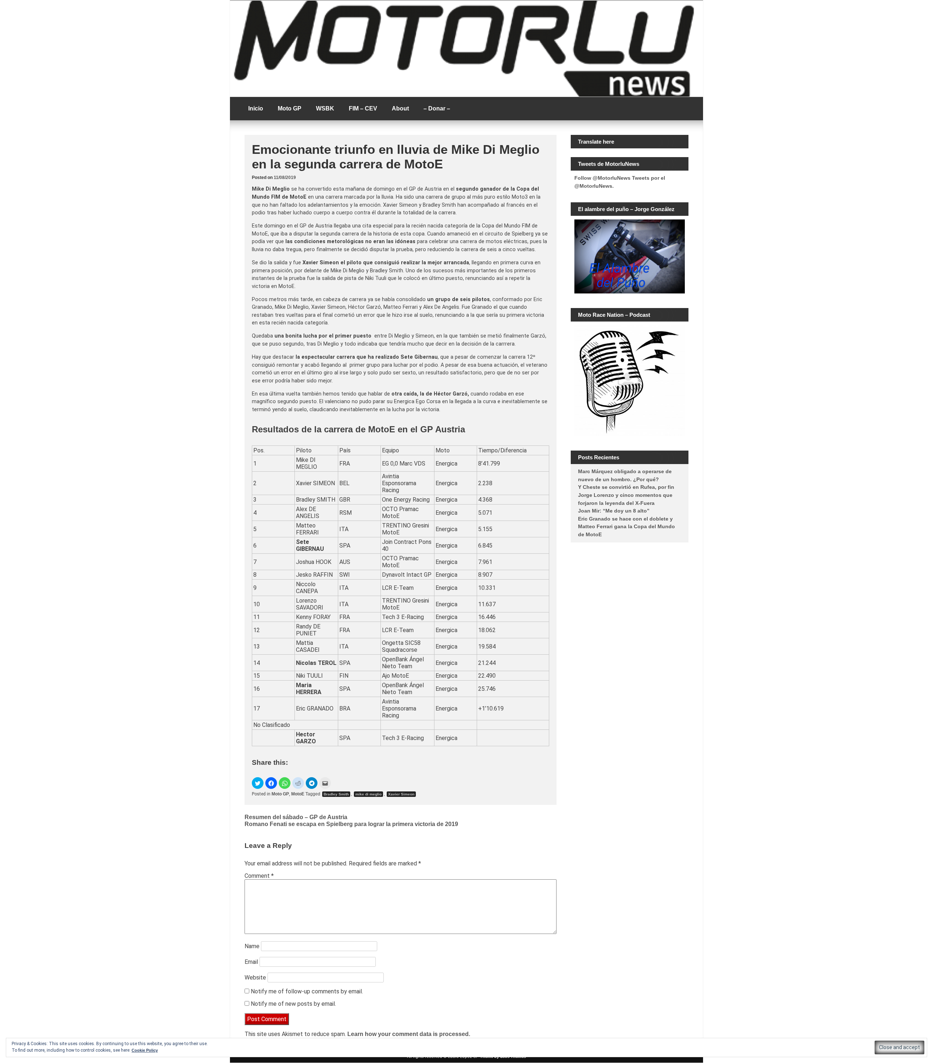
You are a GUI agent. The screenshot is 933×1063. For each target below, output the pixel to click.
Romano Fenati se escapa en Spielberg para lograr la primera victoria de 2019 (351, 824)
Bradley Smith (336, 794)
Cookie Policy (145, 1050)
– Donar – (436, 108)
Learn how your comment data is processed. (408, 1034)
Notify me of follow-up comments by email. (307, 991)
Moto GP (289, 108)
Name (252, 946)
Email (251, 961)
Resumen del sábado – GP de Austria (296, 817)
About (400, 108)
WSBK (325, 108)
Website (255, 977)
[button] (257, 783)
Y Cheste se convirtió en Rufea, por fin (626, 487)
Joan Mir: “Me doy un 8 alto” (613, 511)
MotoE (297, 794)
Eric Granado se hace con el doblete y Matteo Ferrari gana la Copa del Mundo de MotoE (626, 526)
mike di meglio (368, 794)
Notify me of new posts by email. (293, 1003)
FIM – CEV (363, 108)
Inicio (255, 108)
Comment (259, 875)
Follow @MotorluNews (602, 178)
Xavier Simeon (401, 794)
